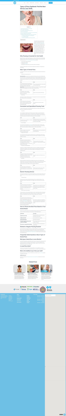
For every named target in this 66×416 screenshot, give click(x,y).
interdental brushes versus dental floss (32, 256)
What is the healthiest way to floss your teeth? (28, 37)
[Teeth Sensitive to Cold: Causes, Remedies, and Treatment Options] (19, 268)
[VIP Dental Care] (15, 2)
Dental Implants (2, 295)
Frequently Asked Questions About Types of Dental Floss (28, 34)
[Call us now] (64, 414)
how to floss (41, 252)
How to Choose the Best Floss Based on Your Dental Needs (28, 32)
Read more (23, 278)
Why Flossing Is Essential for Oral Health (26, 28)
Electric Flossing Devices (24, 31)
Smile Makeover (10, 299)
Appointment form (19, 300)
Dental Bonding (10, 298)
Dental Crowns (5, 295)
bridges (31, 124)
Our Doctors (18, 295)
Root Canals (2, 296)
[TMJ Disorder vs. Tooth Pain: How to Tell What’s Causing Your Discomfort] (46, 268)
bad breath (26, 63)
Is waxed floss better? (24, 36)
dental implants (25, 200)
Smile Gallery (19, 302)
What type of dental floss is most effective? (27, 35)
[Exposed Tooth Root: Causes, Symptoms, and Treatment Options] (33, 268)
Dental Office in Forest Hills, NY (31, 231)
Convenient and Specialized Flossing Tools (26, 30)
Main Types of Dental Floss (24, 29)
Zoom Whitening (10, 296)
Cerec (1, 298)
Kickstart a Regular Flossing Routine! (25, 33)
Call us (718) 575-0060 (16, 0)
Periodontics (10, 295)
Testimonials (18, 296)
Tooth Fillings (4, 296)
